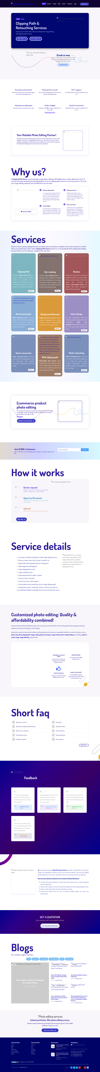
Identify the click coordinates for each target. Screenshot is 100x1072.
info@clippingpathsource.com (77, 1054)
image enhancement (57, 635)
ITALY (25, 1061)
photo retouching (16, 635)
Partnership (33, 1049)
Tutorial (14, 964)
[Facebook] (71, 1068)
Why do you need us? (21, 722)
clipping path (26, 635)
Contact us (33, 1044)
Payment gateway (60, 735)
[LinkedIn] (77, 1068)
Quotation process (60, 726)
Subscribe (84, 449)
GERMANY (32, 1061)
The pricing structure (21, 735)
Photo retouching (64, 964)
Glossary (12, 1053)
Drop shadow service (77, 284)
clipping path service (25, 275)
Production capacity (21, 739)
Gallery (12, 1046)
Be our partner (59, 739)
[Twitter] (74, 1068)
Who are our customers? (22, 731)
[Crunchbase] (88, 1068)
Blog (12, 1047)
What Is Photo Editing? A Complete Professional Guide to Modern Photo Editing (59, 976)
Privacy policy (13, 1049)
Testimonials (33, 1053)
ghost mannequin (45, 635)
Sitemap (32, 1052)
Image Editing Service (56, 964)
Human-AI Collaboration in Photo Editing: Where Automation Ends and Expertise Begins (59, 997)
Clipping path (74, 964)
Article (53, 985)
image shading (69, 635)
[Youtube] (85, 1068)
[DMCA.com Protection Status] (15, 1061)
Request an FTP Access (15, 1052)
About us (12, 1044)
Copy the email (63, 64)
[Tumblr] (82, 1068)
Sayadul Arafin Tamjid (59, 980)
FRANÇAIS (22, 1061)
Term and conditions (14, 1050)
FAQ (31, 1046)
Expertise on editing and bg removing (25, 726)
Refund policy (33, 1050)
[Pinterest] (80, 1068)
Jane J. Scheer (33, 986)
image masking (35, 635)
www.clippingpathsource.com (77, 1055)
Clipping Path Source (23, 1067)
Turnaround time (60, 731)
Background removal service (47, 318)
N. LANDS (28, 1061)
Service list (58, 722)
